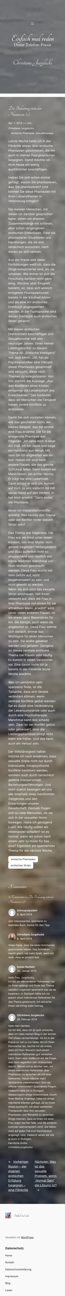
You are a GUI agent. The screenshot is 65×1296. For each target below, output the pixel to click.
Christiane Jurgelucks (21, 128)
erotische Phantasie (22, 133)
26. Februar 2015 (27, 1019)
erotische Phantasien (23, 859)
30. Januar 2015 (26, 970)
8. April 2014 (24, 914)
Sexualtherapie (44, 133)
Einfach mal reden (32, 38)
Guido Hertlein (26, 966)
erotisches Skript (21, 865)
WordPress (27, 1237)
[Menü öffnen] (32, 23)
